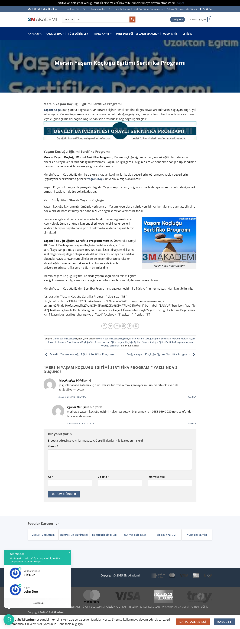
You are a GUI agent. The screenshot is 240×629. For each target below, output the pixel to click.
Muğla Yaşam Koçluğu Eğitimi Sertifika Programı (159, 354)
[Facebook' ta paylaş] (104, 326)
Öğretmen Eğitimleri (119, 9)
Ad (50, 476)
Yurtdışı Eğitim (199, 606)
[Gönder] (132, 19)
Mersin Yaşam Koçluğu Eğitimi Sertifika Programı (154, 338)
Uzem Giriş (170, 33)
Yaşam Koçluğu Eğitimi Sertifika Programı (163, 342)
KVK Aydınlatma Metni (175, 606)
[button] (177, 19)
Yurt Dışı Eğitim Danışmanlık (148, 9)
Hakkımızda (54, 33)
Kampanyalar (98, 9)
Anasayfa (34, 33)
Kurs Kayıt (101, 33)
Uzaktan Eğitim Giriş (76, 9)
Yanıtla (192, 396)
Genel (56, 338)
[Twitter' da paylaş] (110, 326)
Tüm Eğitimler (78, 33)
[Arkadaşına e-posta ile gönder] (117, 326)
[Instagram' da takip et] (204, 9)
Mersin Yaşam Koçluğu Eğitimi (112, 338)
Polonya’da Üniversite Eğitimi (182, 9)
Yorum (53, 446)
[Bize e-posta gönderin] (207, 9)
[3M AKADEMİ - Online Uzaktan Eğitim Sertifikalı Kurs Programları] (42, 19)
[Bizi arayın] (210, 9)
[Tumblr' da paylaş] (129, 326)
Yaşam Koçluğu (68, 338)
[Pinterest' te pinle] (123, 326)
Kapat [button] (180, 3)
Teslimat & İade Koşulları (144, 606)
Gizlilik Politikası (116, 606)
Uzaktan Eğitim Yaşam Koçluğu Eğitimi (121, 342)
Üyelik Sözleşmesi (94, 606)
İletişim (187, 33)
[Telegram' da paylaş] (136, 326)
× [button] (69, 552)
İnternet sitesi (156, 476)
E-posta (103, 476)
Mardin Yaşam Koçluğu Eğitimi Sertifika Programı (82, 354)
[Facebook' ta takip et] (200, 9)
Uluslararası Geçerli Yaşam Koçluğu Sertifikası (77, 342)
